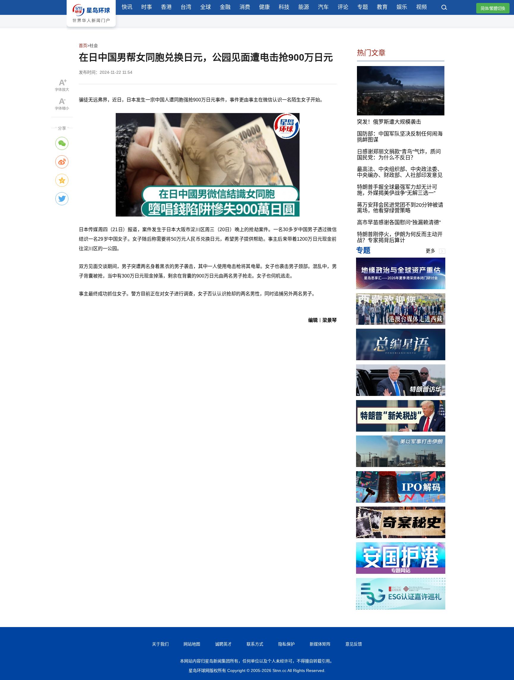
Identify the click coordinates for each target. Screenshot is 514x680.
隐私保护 (286, 644)
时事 (146, 7)
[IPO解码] (400, 501)
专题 (362, 7)
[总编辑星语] (400, 358)
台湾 (186, 7)
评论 (343, 7)
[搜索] (444, 8)
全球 (205, 7)
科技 (284, 7)
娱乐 (402, 7)
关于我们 (160, 644)
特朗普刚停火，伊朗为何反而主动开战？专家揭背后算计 (400, 237)
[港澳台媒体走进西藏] (400, 323)
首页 (83, 45)
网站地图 (192, 644)
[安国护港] (400, 572)
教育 (382, 7)
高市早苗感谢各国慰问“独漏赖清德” (399, 222)
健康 (264, 7)
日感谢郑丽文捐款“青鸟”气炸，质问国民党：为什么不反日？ (399, 155)
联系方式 (255, 644)
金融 (225, 7)
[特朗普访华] (400, 394)
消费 (244, 7)
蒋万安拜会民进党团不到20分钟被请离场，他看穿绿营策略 (400, 208)
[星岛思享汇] (400, 287)
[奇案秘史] (400, 536)
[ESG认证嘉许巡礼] (400, 607)
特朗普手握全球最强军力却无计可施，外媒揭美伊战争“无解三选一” (397, 190)
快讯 (127, 7)
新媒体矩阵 (320, 644)
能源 (303, 7)
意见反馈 (353, 644)
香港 (166, 7)
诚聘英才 (223, 644)
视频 (421, 7)
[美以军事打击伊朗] (400, 465)
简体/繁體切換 (493, 8)
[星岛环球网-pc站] (91, 28)
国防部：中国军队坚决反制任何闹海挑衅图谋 (400, 137)
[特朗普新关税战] (400, 430)
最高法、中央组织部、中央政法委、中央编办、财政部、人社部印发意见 (400, 172)
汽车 (323, 7)
